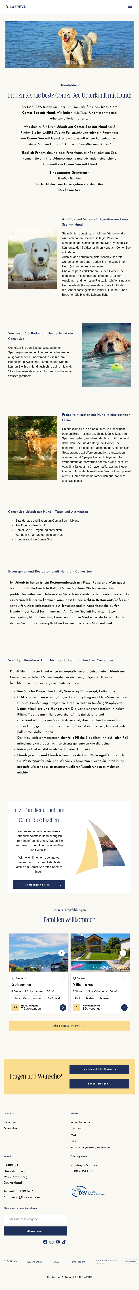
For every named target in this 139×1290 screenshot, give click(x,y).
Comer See (10, 1122)
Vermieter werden (81, 1122)
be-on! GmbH (83, 1276)
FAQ (73, 1135)
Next (62, 955)
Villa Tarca (83, 985)
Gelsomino (21, 985)
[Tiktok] (64, 1242)
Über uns (75, 1128)
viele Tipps (80, 112)
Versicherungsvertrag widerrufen (90, 1147)
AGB (57, 1261)
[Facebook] (45, 1242)
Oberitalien (11, 1128)
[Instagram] (51, 1242)
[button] (130, 6)
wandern (91, 438)
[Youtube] (57, 1242)
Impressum (78, 1261)
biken (107, 438)
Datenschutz (34, 1261)
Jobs (73, 1141)
